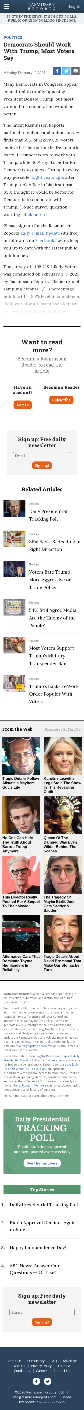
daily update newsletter (36, 1046)
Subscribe (61, 399)
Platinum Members (34, 1085)
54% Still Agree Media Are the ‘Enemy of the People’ (53, 617)
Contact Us (61, 1370)
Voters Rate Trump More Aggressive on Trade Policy (50, 579)
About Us (14, 1361)
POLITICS (13, 37)
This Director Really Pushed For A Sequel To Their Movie (21, 901)
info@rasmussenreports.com (34, 1397)
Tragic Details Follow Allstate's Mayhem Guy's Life (20, 783)
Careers (42, 1370)
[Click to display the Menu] (6, 6)
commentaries (52, 1060)
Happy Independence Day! (38, 1247)
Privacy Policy (41, 1365)
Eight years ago (47, 177)
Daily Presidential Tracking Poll (44, 1205)
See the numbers (42, 1163)
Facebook (44, 240)
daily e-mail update (39, 233)
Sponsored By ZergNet (63, 729)
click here (32, 214)
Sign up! (42, 465)
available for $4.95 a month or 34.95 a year (41, 1067)
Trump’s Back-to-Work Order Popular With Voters (54, 693)
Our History (36, 1361)
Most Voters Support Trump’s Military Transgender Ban (51, 655)
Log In (74, 6)
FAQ (53, 1361)
